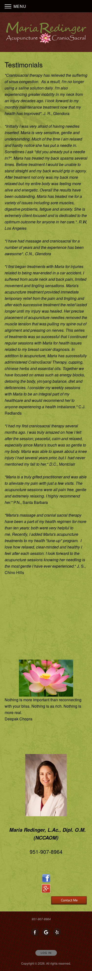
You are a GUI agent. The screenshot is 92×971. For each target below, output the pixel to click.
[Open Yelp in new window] (57, 932)
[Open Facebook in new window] (35, 932)
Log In (46, 952)
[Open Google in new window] (46, 932)
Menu (19, 6)
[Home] (46, 33)
